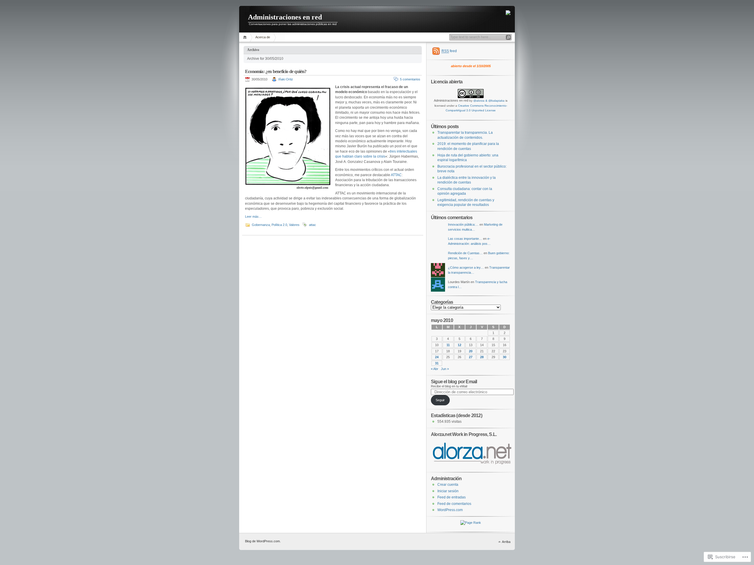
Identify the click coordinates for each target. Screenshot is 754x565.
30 (504, 357)
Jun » (445, 369)
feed (449, 51)
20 (470, 351)
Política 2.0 (279, 225)
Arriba (506, 541)
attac (312, 225)
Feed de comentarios (454, 504)
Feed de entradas (451, 497)
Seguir (440, 400)
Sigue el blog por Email (454, 381)
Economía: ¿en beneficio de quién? (276, 71)
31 (437, 363)
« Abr (434, 369)
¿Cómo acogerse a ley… (466, 267)
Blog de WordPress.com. (263, 541)
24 (437, 357)
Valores (294, 225)
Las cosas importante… (465, 238)
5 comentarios (410, 79)
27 (470, 357)
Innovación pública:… (463, 224)
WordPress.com (450, 510)
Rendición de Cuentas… (465, 253)
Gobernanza (261, 225)
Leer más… (253, 216)
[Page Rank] (470, 522)
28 (482, 357)
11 (448, 345)
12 (459, 345)
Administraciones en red (285, 17)
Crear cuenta (447, 485)
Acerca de (262, 37)
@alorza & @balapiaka (489, 100)
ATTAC (396, 175)
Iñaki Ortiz (285, 79)
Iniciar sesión (448, 491)
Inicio (245, 37)
